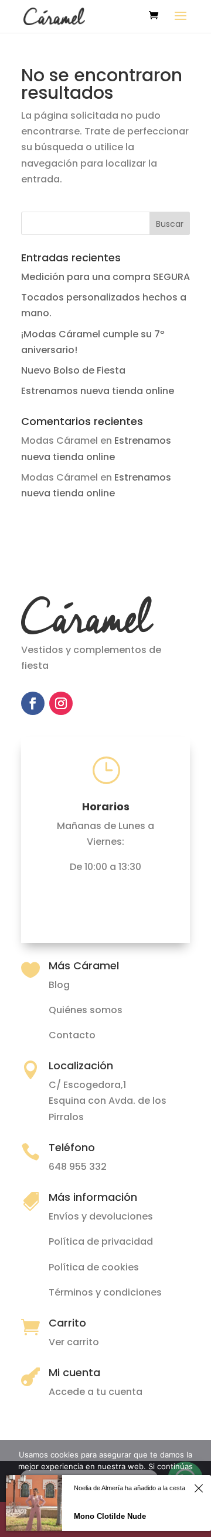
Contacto (72, 1035)
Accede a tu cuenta (95, 1391)
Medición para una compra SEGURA (105, 277)
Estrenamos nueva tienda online (97, 391)
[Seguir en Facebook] (33, 703)
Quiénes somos (85, 1010)
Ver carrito (74, 1342)
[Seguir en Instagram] (61, 703)
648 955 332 (78, 1166)
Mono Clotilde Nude (110, 1516)
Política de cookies (94, 1267)
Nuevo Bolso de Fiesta (73, 370)
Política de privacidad (101, 1241)
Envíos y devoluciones (101, 1216)
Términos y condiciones (105, 1292)
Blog (59, 985)
